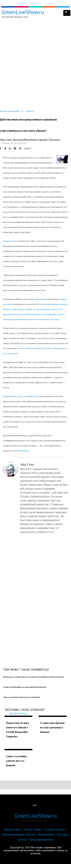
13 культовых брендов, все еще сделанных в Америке (52, 727)
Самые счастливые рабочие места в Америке (16, 761)
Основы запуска (54, 829)
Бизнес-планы (32, 829)
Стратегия (30, 111)
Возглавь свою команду (10, 111)
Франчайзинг (46, 834)
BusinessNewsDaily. (21, 451)
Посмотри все (17, 713)
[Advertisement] (35, 65)
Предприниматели (41, 839)
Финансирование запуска (18, 834)
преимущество (40, 299)
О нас (35, 805)
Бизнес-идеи (12, 829)
